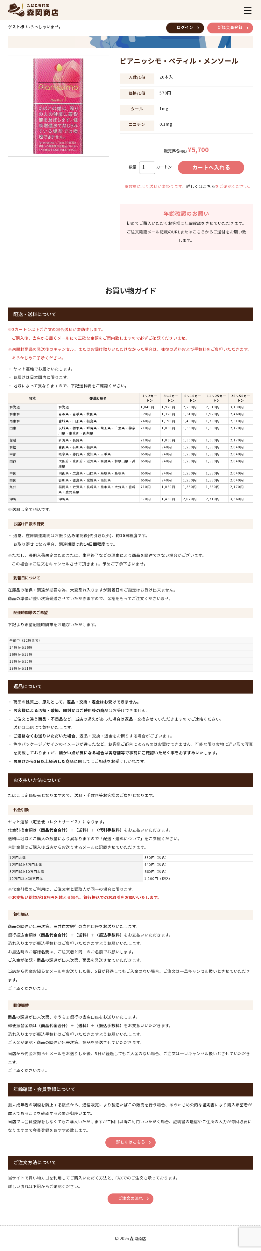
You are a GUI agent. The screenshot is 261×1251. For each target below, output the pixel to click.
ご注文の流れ (130, 1198)
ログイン (185, 27)
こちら (199, 232)
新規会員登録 (230, 27)
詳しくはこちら (200, 186)
